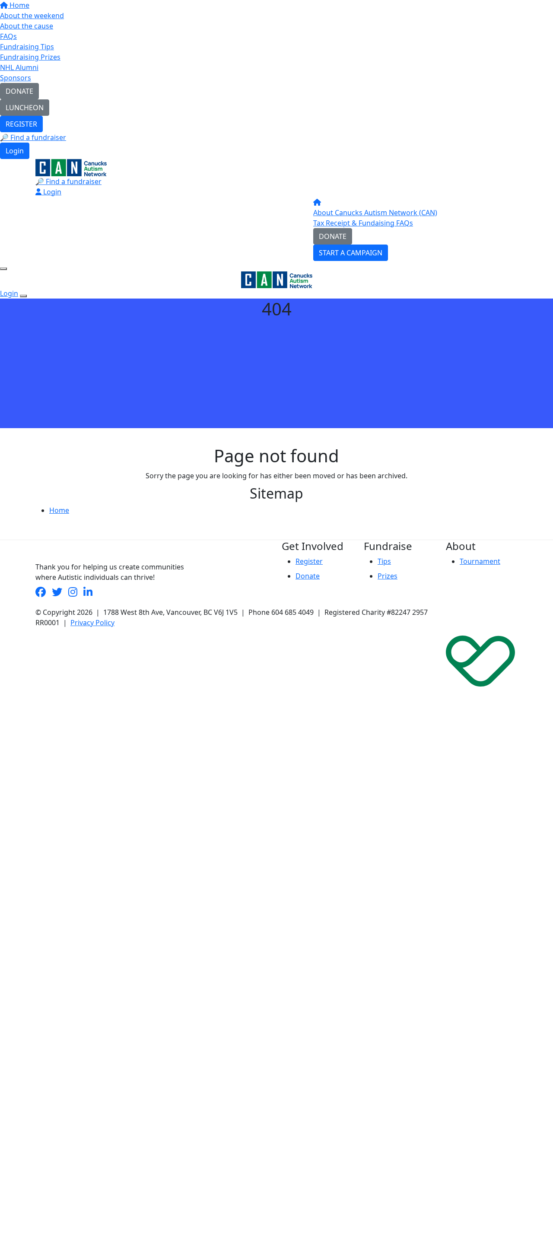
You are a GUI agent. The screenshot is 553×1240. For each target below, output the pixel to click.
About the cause (26, 26)
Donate (308, 576)
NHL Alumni (19, 67)
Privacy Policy (92, 622)
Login (15, 151)
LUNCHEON (25, 107)
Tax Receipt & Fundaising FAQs (363, 223)
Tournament (480, 561)
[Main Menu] (3, 268)
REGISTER (21, 124)
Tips (384, 561)
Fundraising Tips (27, 46)
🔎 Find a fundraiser (33, 137)
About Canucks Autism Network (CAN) (375, 212)
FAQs (8, 36)
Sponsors (15, 78)
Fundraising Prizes (30, 57)
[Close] (23, 296)
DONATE (19, 91)
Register (309, 561)
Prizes (387, 576)
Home (18, 5)
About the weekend (32, 15)
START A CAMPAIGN (350, 253)
